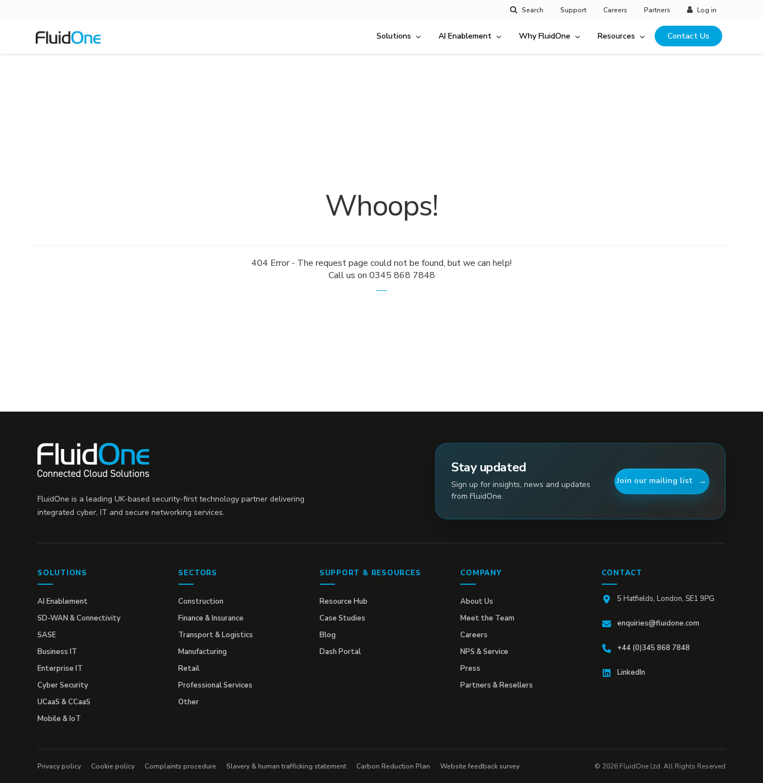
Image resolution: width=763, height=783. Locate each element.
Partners (657, 10)
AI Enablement (62, 601)
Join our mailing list (655, 480)
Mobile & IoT (59, 719)
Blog (327, 635)
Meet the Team (487, 618)
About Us (476, 601)
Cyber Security (62, 685)
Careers (615, 10)
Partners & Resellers (496, 685)
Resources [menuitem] (616, 36)
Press (470, 668)
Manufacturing (202, 652)
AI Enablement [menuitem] (465, 36)
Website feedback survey (479, 766)
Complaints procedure (180, 766)
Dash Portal (340, 652)
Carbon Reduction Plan (393, 766)
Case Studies (342, 618)
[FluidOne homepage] (93, 460)
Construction (200, 601)
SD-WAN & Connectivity (79, 618)
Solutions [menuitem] (393, 36)
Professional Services (215, 685)
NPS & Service (484, 652)
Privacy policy (59, 766)
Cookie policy (113, 766)
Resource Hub (343, 601)
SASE (46, 635)
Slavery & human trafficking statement (286, 766)
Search (532, 10)
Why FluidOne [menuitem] (544, 36)
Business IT (57, 652)
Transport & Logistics (215, 635)
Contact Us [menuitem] (688, 36)
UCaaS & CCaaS (63, 702)
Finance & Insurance (211, 618)
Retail (188, 668)
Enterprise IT (60, 668)
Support (573, 10)
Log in (707, 10)
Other (188, 702)
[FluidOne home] (72, 44)
